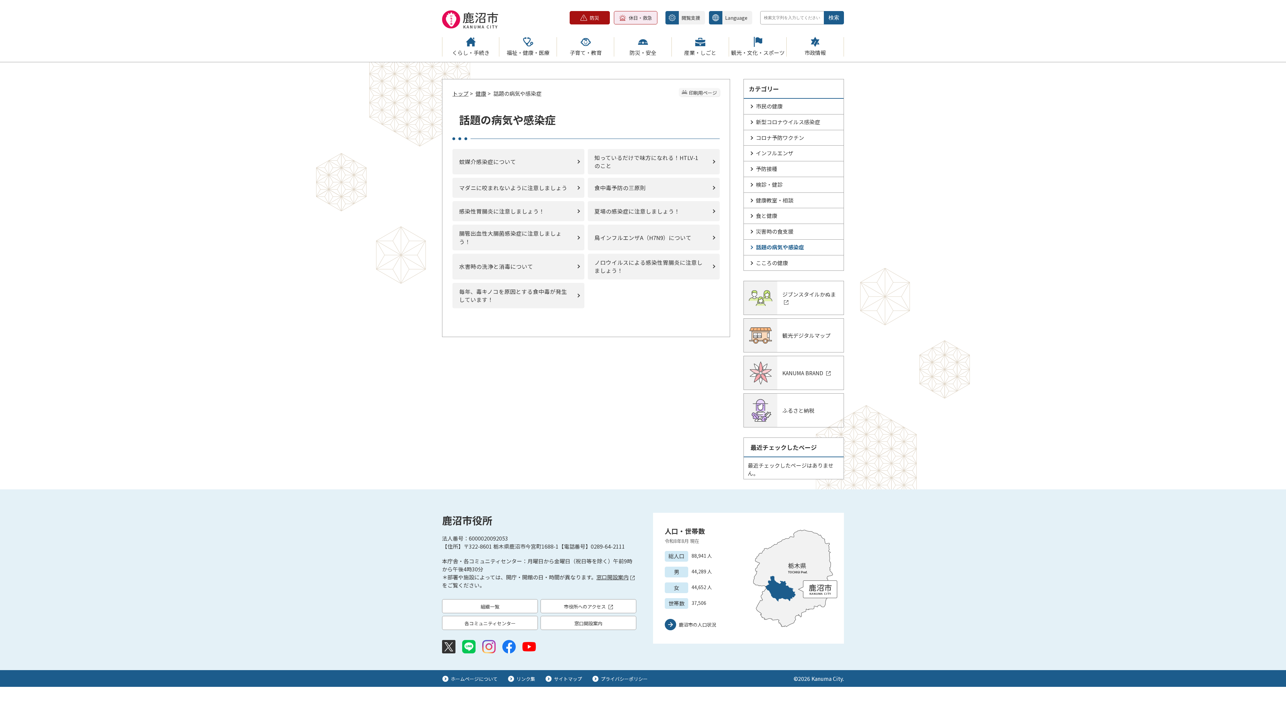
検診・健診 (769, 184)
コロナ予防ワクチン (780, 138)
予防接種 (766, 169)
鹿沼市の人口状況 (697, 624)
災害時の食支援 (774, 231)
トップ (460, 93)
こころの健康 (772, 263)
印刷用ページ (703, 92)
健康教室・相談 (774, 200)
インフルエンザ (774, 153)
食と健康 (766, 216)
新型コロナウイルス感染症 (788, 122)
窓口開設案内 (612, 577)
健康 (481, 93)
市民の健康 (769, 106)
